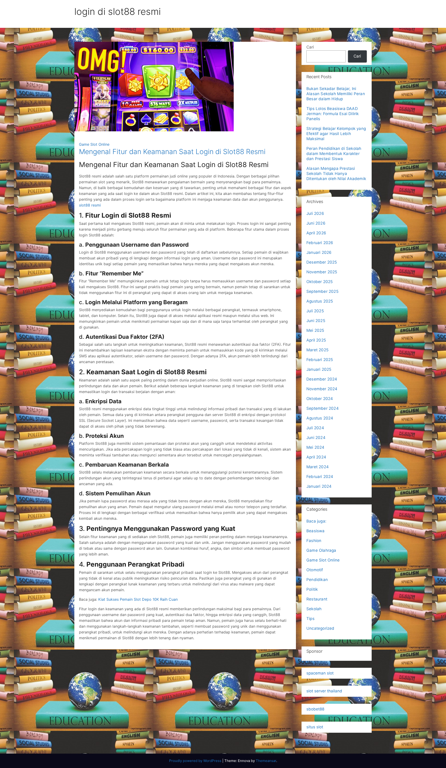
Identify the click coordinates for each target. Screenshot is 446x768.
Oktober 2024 (319, 398)
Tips (310, 618)
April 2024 (316, 457)
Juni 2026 (315, 223)
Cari (310, 47)
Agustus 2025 (319, 301)
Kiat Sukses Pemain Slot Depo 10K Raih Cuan (138, 599)
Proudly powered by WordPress (195, 760)
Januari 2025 (318, 369)
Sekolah (313, 609)
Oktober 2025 (319, 281)
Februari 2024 (319, 476)
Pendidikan (317, 579)
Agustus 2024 (319, 418)
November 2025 (321, 272)
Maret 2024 (317, 467)
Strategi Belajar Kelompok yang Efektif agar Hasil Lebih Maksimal (336, 133)
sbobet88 (315, 709)
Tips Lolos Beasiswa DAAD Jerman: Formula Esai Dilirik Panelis (332, 113)
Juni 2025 (315, 320)
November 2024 (322, 389)
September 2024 (322, 408)
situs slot (314, 727)
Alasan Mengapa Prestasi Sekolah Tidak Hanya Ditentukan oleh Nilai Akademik (336, 173)
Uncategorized (320, 628)
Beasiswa (315, 531)
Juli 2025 (315, 311)
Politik (312, 589)
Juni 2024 (315, 437)
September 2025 (322, 291)
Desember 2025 (321, 262)
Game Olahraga (321, 550)
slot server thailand (324, 691)
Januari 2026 (318, 252)
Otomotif (314, 570)
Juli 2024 (315, 428)
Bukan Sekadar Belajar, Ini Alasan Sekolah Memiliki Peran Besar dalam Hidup (335, 93)
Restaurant (316, 599)
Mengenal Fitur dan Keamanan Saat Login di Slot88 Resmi (172, 151)
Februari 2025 (319, 359)
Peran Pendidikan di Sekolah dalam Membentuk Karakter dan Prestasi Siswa (333, 153)
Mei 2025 (315, 330)
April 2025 (316, 340)
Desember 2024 (321, 379)
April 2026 (316, 233)
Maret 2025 (317, 350)
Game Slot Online (94, 144)
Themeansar (266, 760)
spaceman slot (320, 673)
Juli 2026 (315, 213)
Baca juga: (317, 521)
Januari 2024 (318, 486)
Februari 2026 (319, 242)
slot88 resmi (90, 205)
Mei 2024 (315, 447)
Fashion (313, 540)
